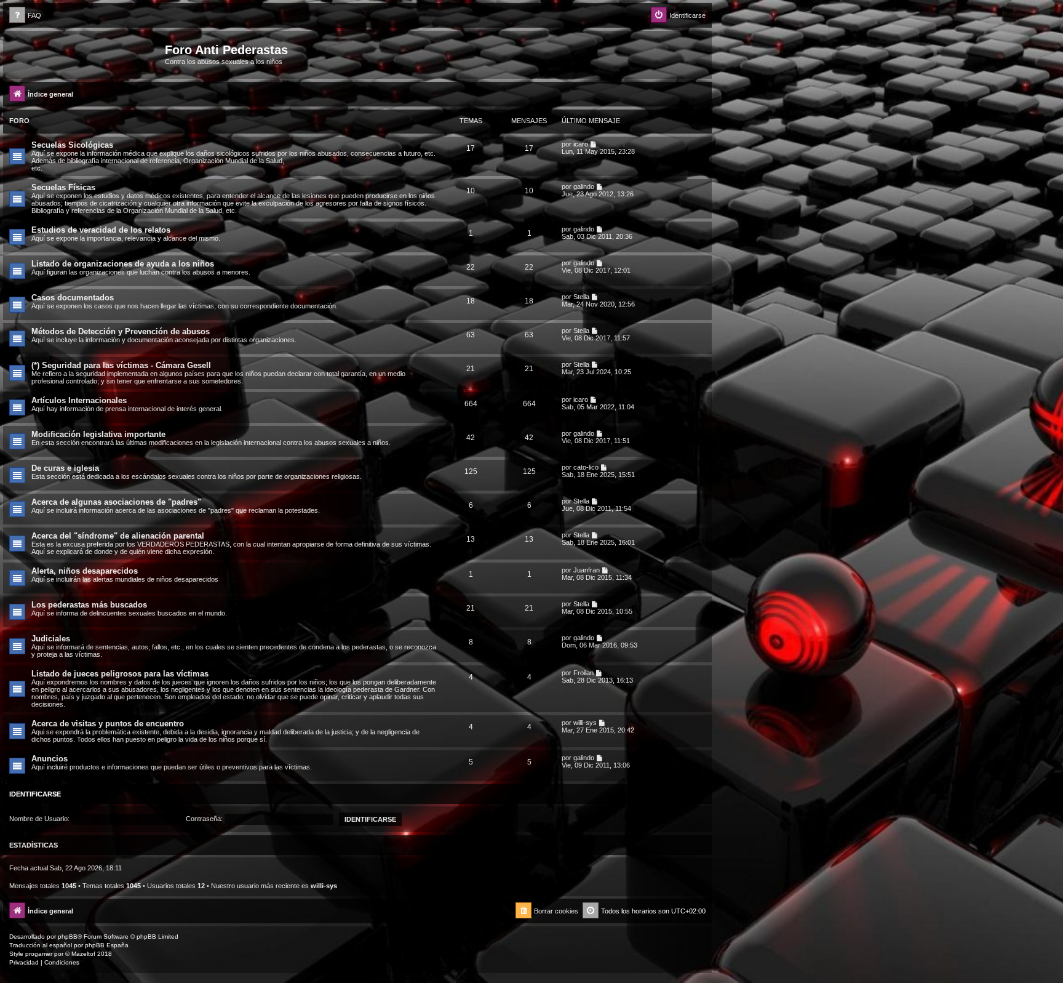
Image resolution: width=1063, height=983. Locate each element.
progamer (38, 953)
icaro (580, 144)
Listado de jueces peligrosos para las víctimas (120, 673)
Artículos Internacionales (79, 400)
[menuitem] (25, 16)
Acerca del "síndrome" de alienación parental (117, 535)
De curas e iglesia (65, 468)
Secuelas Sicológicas (72, 145)
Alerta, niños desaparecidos (84, 571)
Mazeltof (83, 953)
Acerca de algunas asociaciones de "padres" (116, 502)
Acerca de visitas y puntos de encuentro (107, 723)
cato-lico (586, 467)
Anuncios (49, 758)
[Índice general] (85, 53)
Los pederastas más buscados (89, 604)
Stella (581, 296)
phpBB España (107, 945)
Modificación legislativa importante (98, 434)
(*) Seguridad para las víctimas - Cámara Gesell (121, 365)
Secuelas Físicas (63, 187)
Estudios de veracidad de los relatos (100, 230)
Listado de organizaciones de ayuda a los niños (122, 263)
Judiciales (50, 638)
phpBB (68, 936)
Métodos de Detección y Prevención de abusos (120, 331)
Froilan (583, 672)
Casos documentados (72, 297)
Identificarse (35, 794)
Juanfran (586, 570)
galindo (583, 186)
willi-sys (585, 722)
